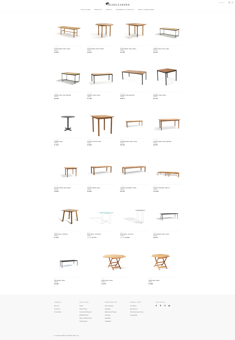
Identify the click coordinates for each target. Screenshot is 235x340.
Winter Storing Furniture (136, 312)
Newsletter (108, 318)
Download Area (109, 306)
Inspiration (108, 315)
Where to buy (83, 309)
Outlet (81, 306)
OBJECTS (109, 9)
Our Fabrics (133, 306)
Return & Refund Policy (85, 318)
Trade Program (83, 321)
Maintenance (133, 309)
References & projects (111, 312)
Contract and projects (85, 312)
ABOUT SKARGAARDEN (146, 9)
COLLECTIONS (86, 9)
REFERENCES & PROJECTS (125, 9)
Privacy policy (57, 312)
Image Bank (108, 321)
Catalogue (107, 309)
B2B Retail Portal (83, 315)
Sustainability (133, 315)
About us (56, 306)
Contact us (57, 309)
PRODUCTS (98, 9)
